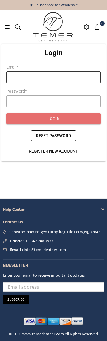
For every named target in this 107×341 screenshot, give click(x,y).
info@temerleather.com (38, 249)
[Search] (17, 26)
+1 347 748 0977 (31, 240)
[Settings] (86, 26)
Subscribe (15, 299)
